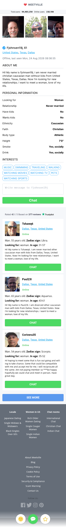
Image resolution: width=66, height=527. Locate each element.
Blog (33, 462)
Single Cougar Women (33, 428)
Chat (33, 200)
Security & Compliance (33, 481)
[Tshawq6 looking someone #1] (12, 228)
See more (33, 397)
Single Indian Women (33, 436)
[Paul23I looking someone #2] (12, 284)
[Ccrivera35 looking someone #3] (12, 339)
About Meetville (33, 457)
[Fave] (45, 519)
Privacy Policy (33, 466)
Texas (23, 52)
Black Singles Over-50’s (12, 432)
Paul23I (27, 279)
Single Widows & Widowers (12, 424)
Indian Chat (53, 430)
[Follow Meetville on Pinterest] (41, 505)
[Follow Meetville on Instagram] (35, 505)
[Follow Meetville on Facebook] (23, 505)
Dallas (31, 52)
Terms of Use (33, 476)
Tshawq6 (27, 223)
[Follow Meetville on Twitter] (29, 505)
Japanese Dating (12, 418)
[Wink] (21, 519)
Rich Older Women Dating (33, 420)
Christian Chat (53, 426)
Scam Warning (33, 486)
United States (10, 52)
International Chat (53, 420)
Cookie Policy (33, 471)
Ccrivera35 (29, 334)
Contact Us (33, 490)
